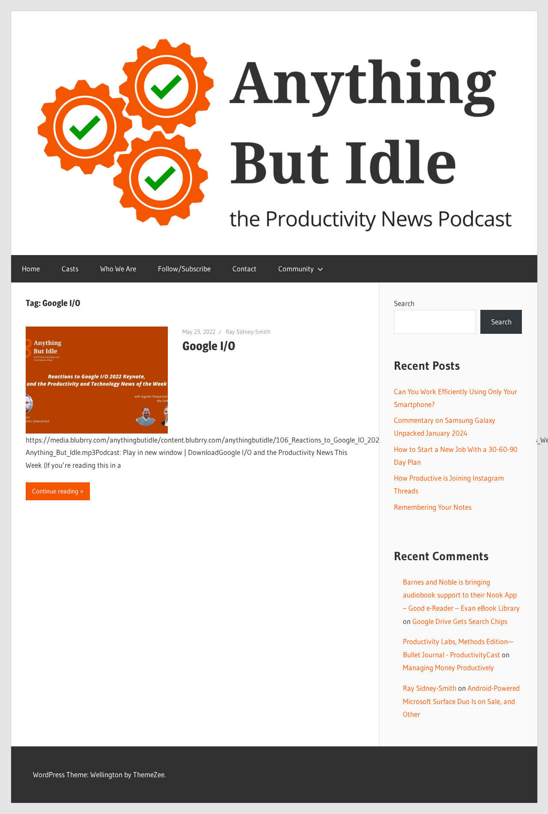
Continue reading (55, 491)
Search (404, 303)
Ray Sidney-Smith (248, 332)
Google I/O (208, 346)
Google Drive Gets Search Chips (459, 621)
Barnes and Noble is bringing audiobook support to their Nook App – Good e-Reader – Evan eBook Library (461, 594)
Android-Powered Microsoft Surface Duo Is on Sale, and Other (461, 701)
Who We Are (118, 268)
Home (31, 268)
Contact (244, 268)
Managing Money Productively (448, 667)
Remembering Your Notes (432, 506)
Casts (70, 268)
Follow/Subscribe (184, 268)
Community (296, 268)
